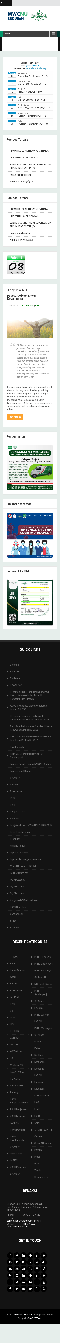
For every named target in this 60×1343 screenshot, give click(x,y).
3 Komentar (28, 305)
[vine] (43, 1269)
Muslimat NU (16, 1065)
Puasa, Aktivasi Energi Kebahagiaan (21, 297)
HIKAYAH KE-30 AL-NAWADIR (24, 157)
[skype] (10, 1262)
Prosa (37, 1156)
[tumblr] (17, 1262)
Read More (15, 417)
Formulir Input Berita (20, 771)
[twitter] (17, 1255)
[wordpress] (37, 1269)
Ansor (13, 977)
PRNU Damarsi (17, 1129)
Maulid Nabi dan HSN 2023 (23, 866)
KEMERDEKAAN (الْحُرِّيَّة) (22, 181)
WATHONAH (16, 1051)
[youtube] (43, 1255)
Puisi (36, 1163)
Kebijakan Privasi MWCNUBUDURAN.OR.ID (31, 825)
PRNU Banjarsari (18, 1109)
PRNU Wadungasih (43, 1028)
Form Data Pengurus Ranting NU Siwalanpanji (26, 756)
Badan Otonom (17, 970)
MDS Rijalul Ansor (43, 984)
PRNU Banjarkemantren (19, 1101)
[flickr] (17, 1275)
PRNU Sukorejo (42, 1014)
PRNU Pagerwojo (18, 1167)
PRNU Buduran (17, 1116)
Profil (12, 805)
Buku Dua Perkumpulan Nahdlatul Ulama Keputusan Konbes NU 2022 (30, 738)
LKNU (37, 1116)
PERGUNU (15, 1078)
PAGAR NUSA (17, 1072)
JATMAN (14, 1038)
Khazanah (39, 1062)
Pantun (38, 1150)
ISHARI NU (15, 1031)
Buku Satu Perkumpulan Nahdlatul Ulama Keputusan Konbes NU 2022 (31, 728)
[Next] (46, 535)
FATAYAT (14, 997)
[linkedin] (23, 1255)
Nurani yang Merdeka (20, 175)
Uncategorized (41, 1177)
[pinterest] (30, 1255)
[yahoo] (30, 1262)
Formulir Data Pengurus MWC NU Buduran (31, 764)
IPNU (12, 798)
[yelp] (30, 1269)
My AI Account (17, 880)
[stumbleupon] (43, 1262)
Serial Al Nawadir (43, 1143)
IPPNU (13, 1017)
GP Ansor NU (40, 977)
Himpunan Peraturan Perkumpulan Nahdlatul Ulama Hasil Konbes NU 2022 (29, 718)
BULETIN (14, 671)
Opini (37, 1123)
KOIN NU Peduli (17, 846)
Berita (13, 963)
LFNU (37, 1109)
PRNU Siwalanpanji (40, 993)
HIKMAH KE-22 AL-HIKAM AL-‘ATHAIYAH (30, 151)
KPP (12, 1024)
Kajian (38, 305)
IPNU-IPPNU (16, 1153)
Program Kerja (17, 811)
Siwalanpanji (16, 914)
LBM (36, 1102)
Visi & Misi (15, 818)
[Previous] (13, 535)
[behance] (23, 1269)
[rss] (10, 1275)
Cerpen (38, 1136)
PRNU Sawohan (18, 907)
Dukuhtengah (17, 747)
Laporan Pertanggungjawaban (25, 859)
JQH (12, 1058)
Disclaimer (15, 678)
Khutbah (38, 1055)
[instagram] (23, 1262)
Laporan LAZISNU (19, 852)
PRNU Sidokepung (43, 964)
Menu (8, 33)
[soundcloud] (17, 1269)
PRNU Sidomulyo (42, 970)
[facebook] (10, 1255)
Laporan (38, 1082)
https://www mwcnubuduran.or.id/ (21, 1225)
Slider (13, 920)
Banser (13, 983)
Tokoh (37, 1170)
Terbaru (14, 957)
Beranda (14, 664)
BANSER (14, 784)
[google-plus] (37, 1255)
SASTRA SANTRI (43, 1129)
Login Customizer (19, 873)
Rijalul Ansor (16, 791)
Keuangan (15, 839)
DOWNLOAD (16, 685)
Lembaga (39, 1068)
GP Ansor (15, 778)
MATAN (14, 1044)
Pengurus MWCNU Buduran (24, 900)
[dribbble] (37, 1262)
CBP (12, 1011)
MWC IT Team (35, 1318)
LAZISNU (14, 1123)
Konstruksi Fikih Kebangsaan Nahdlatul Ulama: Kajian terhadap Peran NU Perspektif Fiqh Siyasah (29, 695)
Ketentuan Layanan (20, 832)
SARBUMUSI (16, 1085)
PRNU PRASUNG (42, 957)
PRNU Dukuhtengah (17, 1138)
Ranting (14, 1092)
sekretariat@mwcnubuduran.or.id (24, 1220)
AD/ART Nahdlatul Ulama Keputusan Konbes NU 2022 (28, 707)
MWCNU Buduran (23, 1314)
